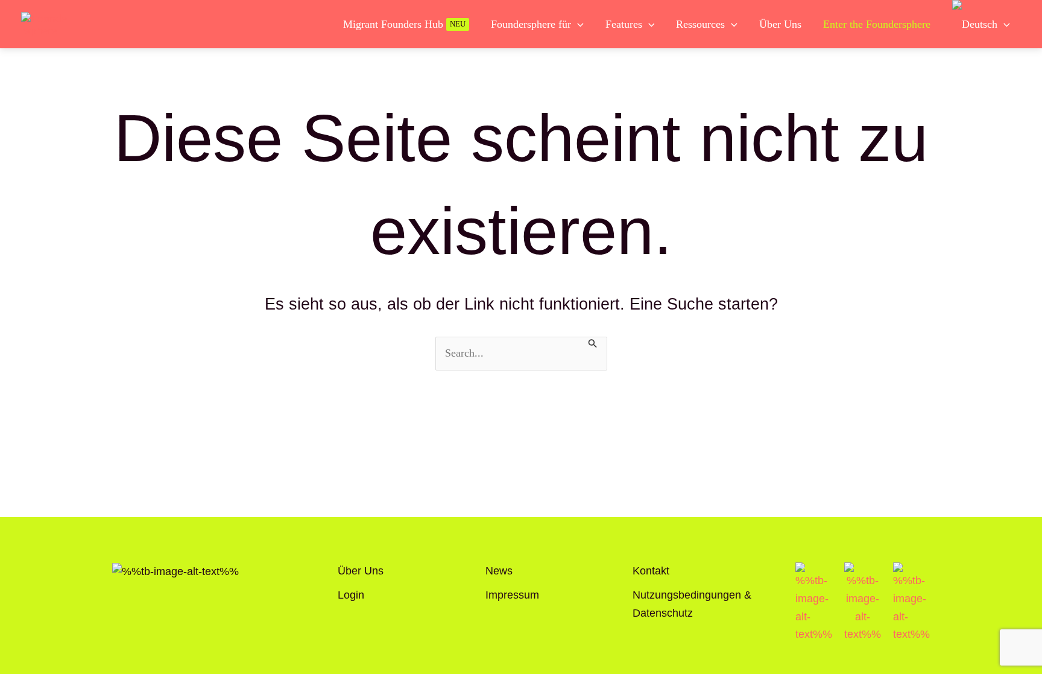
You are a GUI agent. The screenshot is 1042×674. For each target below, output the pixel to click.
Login (351, 595)
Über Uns (361, 571)
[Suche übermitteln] (593, 342)
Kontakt (651, 571)
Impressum (512, 595)
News (499, 571)
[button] (577, 24)
